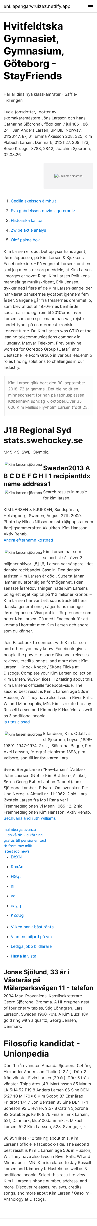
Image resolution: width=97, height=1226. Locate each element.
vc (13, 895)
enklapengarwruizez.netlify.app (37, 6)
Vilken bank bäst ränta (32, 926)
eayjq (16, 905)
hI (12, 886)
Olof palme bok (25, 240)
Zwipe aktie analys (28, 230)
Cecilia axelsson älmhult (33, 201)
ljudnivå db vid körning (23, 835)
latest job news (17, 851)
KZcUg (17, 915)
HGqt (16, 876)
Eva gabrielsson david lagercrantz (43, 210)
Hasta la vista (23, 956)
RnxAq (17, 866)
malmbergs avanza (20, 829)
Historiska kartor (27, 220)
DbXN (16, 857)
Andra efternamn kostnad (28, 540)
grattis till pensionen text (25, 840)
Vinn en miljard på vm (31, 936)
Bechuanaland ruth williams (30, 818)
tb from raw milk (18, 845)
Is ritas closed (17, 722)
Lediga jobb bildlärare (31, 946)
